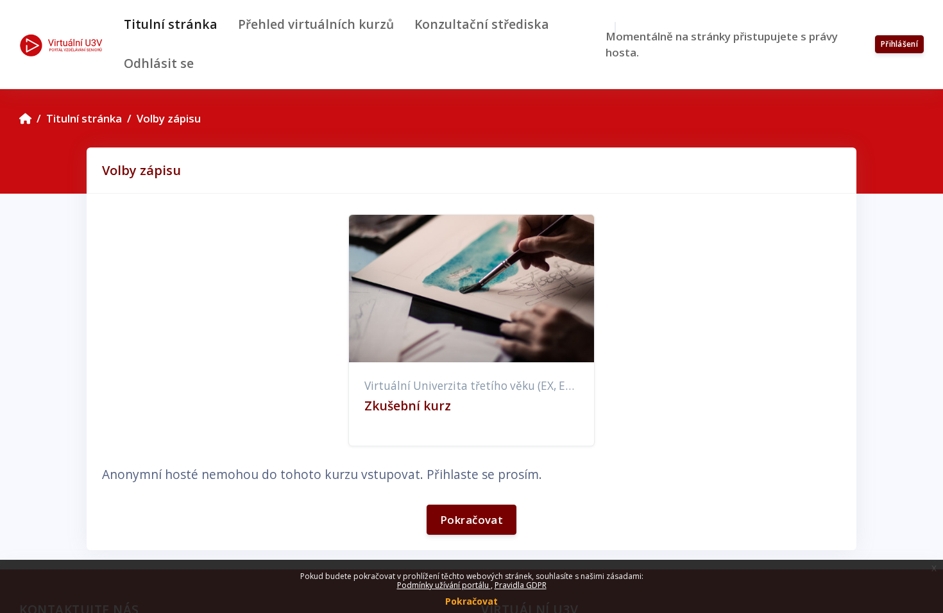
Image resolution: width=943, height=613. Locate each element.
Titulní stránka (84, 118)
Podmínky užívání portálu (444, 585)
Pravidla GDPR (521, 585)
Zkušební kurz (407, 405)
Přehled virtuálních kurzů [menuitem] (316, 24)
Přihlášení (899, 43)
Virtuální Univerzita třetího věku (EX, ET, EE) (478, 385)
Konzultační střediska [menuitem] (481, 24)
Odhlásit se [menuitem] (159, 63)
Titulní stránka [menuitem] (170, 24)
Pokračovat (471, 601)
